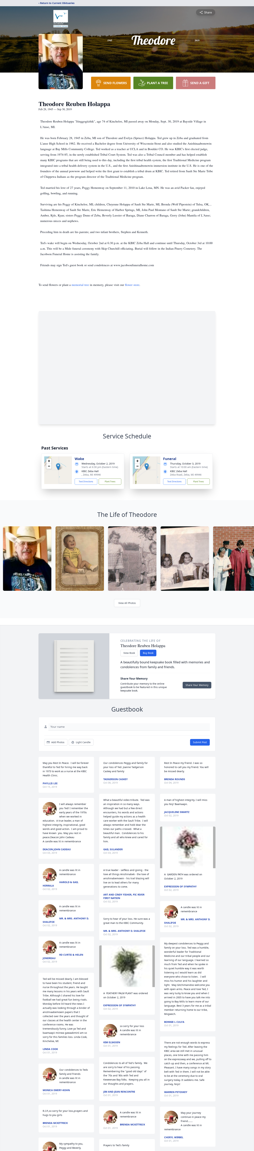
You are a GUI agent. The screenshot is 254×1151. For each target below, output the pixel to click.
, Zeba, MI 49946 (91, 474)
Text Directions (86, 481)
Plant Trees (110, 481)
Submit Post (200, 742)
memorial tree (80, 285)
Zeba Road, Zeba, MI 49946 (185, 474)
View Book (129, 653)
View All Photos (127, 603)
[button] (58, 466)
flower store (132, 285)
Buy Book (148, 653)
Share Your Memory (197, 685)
